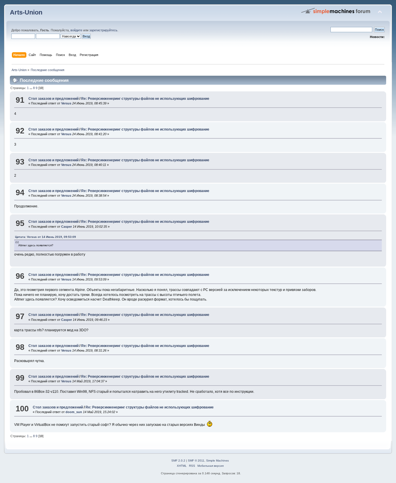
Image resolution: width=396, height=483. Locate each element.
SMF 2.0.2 (178, 460)
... (31, 88)
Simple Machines (217, 460)
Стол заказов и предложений (53, 99)
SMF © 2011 (196, 460)
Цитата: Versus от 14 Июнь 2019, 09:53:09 (45, 236)
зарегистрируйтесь (103, 30)
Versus (66, 103)
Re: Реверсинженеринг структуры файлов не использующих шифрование (145, 99)
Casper (66, 226)
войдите (76, 30)
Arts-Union (26, 12)
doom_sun (74, 412)
